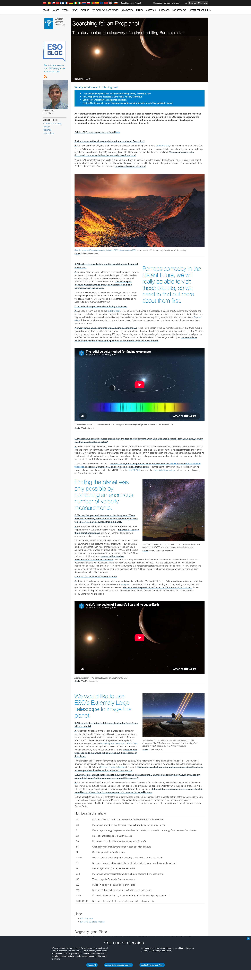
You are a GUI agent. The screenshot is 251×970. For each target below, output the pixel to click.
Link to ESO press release (92, 921)
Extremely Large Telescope (113, 767)
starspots (125, 584)
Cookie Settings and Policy (152, 965)
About (46, 10)
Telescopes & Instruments (105, 10)
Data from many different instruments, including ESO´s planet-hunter (102, 250)
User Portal (202, 3)
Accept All (92, 965)
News (74, 10)
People (46, 126)
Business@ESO (179, 10)
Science (192, 3)
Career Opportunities (200, 10)
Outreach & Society (52, 123)
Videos (65, 10)
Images (55, 10)
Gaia (135, 743)
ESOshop (85, 10)
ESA (129, 743)
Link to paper (86, 918)
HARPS (133, 250)
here (117, 132)
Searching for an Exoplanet (105, 23)
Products (164, 10)
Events (139, 10)
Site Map (176, 3)
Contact (167, 3)
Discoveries (127, 10)
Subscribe (157, 3)
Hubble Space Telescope (112, 743)
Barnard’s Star (162, 145)
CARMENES (134, 470)
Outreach (151, 10)
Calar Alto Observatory (164, 470)
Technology (48, 133)
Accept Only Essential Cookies (118, 965)
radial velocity (113, 310)
